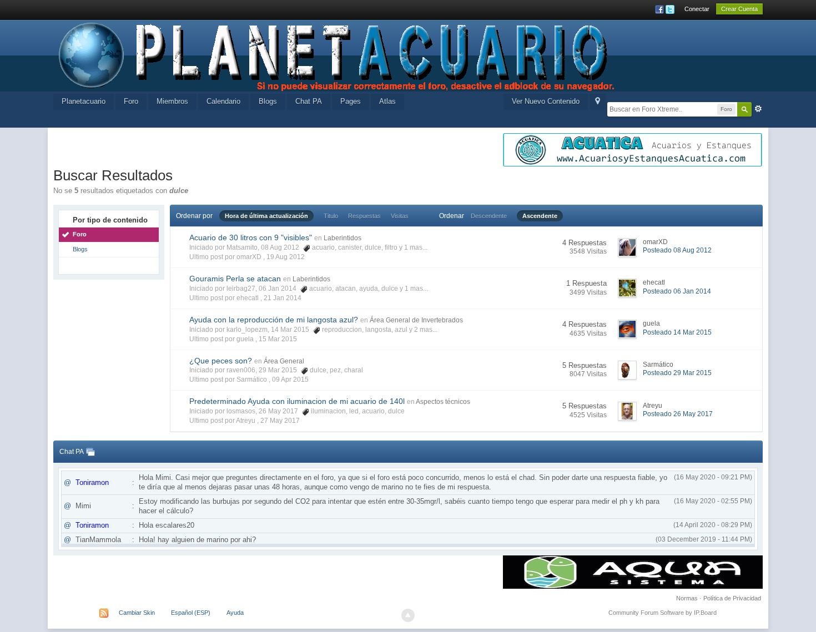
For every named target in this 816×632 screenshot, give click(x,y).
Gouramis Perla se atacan (235, 278)
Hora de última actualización (266, 216)
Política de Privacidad (732, 598)
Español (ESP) (190, 612)
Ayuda (235, 612)
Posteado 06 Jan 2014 (677, 291)
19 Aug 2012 (285, 257)
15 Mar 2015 (278, 339)
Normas (687, 598)
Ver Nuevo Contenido (546, 101)
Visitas (400, 216)
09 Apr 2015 (290, 379)
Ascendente (539, 216)
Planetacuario (83, 101)
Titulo (331, 216)
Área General (284, 361)
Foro (131, 101)
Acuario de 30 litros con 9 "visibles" (250, 237)
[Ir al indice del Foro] (337, 54)
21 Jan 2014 (282, 298)
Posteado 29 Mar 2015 (677, 373)
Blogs (268, 101)
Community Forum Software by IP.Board (662, 612)
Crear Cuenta (739, 9)
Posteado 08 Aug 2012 (677, 250)
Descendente (489, 216)
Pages (350, 101)
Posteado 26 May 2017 (678, 414)
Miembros (172, 101)
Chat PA (308, 101)
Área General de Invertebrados (416, 320)
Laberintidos (342, 238)
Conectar (696, 9)
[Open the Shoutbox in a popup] (90, 452)
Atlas (387, 101)
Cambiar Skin (137, 612)
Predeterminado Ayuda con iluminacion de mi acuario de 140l (297, 401)
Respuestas (364, 216)
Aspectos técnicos (443, 402)
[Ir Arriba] (408, 615)
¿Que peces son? (220, 360)
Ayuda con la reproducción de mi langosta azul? (273, 319)
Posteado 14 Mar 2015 (677, 332)
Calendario (223, 101)
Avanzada (758, 108)
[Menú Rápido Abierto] (598, 102)
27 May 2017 (280, 420)
